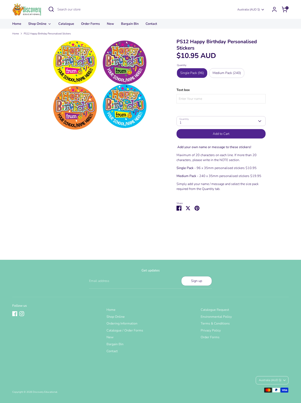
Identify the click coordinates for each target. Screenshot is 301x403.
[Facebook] (14, 313)
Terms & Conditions (215, 323)
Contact (151, 24)
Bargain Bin (130, 24)
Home (16, 24)
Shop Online (37, 24)
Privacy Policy (211, 330)
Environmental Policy (216, 316)
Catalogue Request (215, 310)
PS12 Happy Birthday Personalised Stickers (47, 33)
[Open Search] (51, 9)
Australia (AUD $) (248, 9)
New (110, 24)
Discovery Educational (45, 392)
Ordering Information (121, 323)
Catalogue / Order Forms (124, 330)
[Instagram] (21, 313)
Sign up (196, 281)
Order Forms (90, 24)
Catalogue (66, 24)
